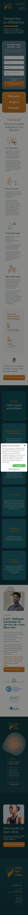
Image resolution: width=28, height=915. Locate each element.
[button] (14, 469)
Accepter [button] (19, 465)
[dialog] (14, 457)
